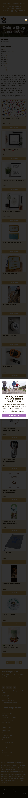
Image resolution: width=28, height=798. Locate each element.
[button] (26, 20)
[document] (14, 399)
